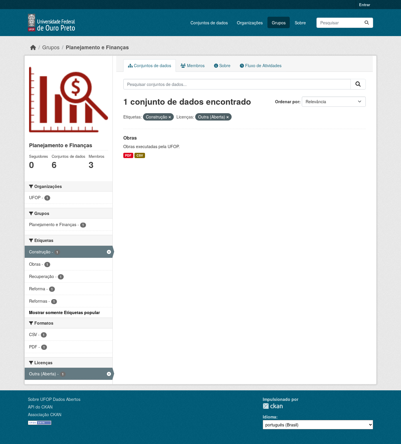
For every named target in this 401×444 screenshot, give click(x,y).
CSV (140, 155)
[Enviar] (367, 23)
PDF (128, 155)
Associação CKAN (44, 414)
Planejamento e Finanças (97, 47)
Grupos (279, 23)
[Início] (33, 47)
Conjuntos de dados (209, 23)
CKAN (273, 406)
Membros (195, 65)
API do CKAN (40, 407)
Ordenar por (287, 101)
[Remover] (170, 117)
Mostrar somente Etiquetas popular (64, 312)
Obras (130, 137)
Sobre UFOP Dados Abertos (54, 399)
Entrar (364, 4)
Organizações (250, 23)
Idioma (269, 417)
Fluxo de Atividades (263, 65)
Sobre (300, 23)
